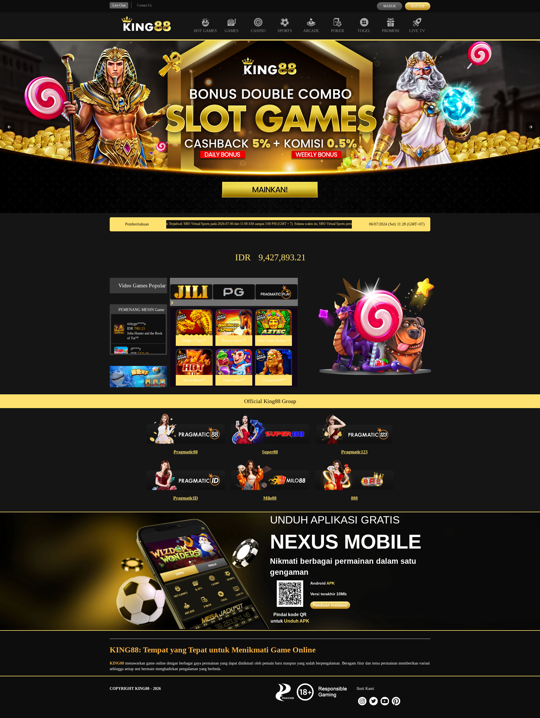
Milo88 (269, 498)
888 (354, 498)
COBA (194, 315)
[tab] (191, 291)
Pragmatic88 (186, 452)
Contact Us (144, 5)
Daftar (417, 6)
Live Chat (118, 5)
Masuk (389, 6)
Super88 (270, 452)
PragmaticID (185, 498)
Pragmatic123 (354, 452)
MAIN (194, 328)
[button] (9, 127)
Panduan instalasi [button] (330, 605)
